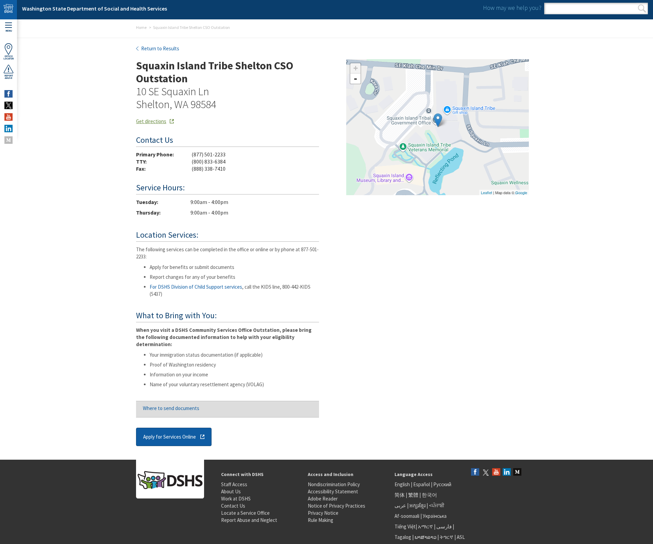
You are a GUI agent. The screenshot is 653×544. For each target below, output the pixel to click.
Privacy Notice (323, 513)
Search (642, 8)
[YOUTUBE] (8, 117)
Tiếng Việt (405, 526)
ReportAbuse (8, 77)
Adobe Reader (323, 498)
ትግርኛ (446, 537)
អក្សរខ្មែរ (417, 505)
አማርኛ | (426, 526)
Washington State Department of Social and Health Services (94, 8)
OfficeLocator (8, 57)
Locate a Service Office (245, 513)
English (403, 484)
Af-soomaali (407, 516)
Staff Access (234, 484)
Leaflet (486, 192)
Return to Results (159, 48)
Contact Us (233, 506)
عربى (400, 505)
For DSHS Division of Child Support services (196, 287)
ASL (461, 537)
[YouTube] (496, 472)
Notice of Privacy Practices (336, 506)
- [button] (355, 78)
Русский (442, 484)
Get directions (151, 121)
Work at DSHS (236, 498)
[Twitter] (485, 472)
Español (421, 484)
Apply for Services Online (169, 437)
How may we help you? (512, 7)
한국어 (429, 495)
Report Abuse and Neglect (249, 520)
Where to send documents (171, 408)
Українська (435, 516)
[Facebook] (475, 472)
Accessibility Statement (333, 491)
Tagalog (403, 537)
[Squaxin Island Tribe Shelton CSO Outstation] (438, 120)
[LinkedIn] (507, 472)
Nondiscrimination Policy (334, 484)
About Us (231, 491)
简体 (400, 495)
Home (141, 27)
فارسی (443, 526)
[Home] (8, 9)
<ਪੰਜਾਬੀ (437, 505)
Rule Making (320, 520)
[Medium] (517, 472)
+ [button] (355, 68)
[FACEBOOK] (8, 94)
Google (521, 192)
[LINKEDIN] (8, 128)
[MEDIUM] (8, 140)
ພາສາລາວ (425, 537)
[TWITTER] (8, 105)
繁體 (413, 495)
